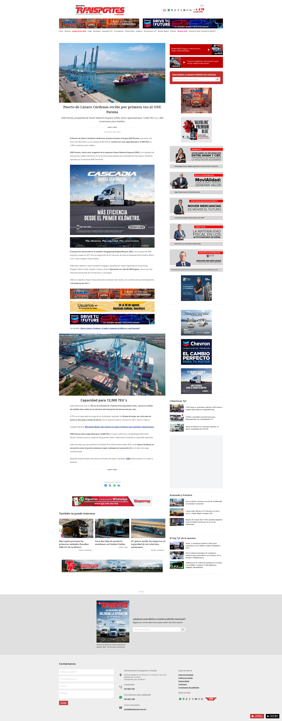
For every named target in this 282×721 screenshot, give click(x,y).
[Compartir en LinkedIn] (119, 485)
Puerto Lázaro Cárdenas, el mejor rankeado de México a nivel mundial (110, 328)
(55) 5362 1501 (129, 689)
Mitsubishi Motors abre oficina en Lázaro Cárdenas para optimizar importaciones (119, 427)
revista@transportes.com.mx (135, 709)
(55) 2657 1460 (129, 699)
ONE (128, 458)
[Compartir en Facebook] (105, 485)
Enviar (63, 703)
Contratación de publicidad (188, 688)
